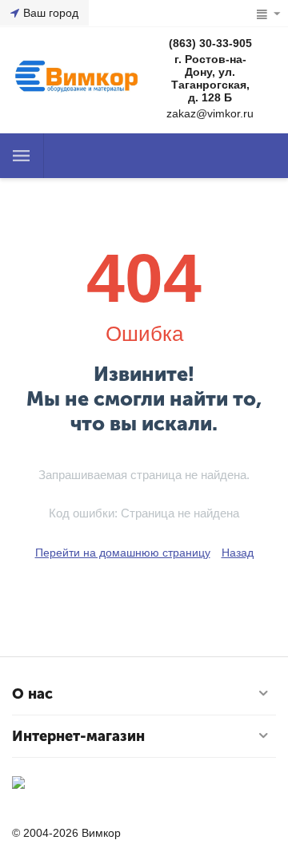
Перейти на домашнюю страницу (122, 552)
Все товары (21, 156)
